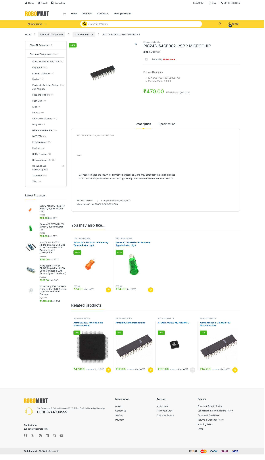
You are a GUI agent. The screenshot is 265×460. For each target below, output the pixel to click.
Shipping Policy (205, 424)
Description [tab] (143, 124)
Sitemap (119, 415)
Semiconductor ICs (44, 160)
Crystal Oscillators (43, 73)
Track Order (198, 3)
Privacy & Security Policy (210, 406)
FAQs (200, 428)
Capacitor (39, 67)
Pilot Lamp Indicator (81, 238)
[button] (136, 44)
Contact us (60, 3)
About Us (87, 13)
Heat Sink (39, 100)
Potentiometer (41, 142)
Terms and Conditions (208, 415)
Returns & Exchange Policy (211, 419)
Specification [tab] (167, 124)
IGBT (36, 106)
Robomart (32, 451)
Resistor (38, 148)
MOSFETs (39, 136)
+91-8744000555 (232, 3)
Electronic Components (51, 34)
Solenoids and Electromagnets (48, 167)
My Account (162, 406)
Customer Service (165, 415)
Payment (119, 419)
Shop (214, 3)
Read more (192, 370)
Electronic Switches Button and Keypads (48, 87)
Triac (36, 181)
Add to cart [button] (108, 290)
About (44, 3)
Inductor (38, 112)
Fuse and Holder (42, 94)
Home (31, 3)
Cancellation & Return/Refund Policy (215, 410)
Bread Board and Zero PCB (47, 61)
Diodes (38, 79)
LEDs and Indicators (44, 118)
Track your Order (122, 13)
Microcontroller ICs (84, 34)
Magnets (38, 124)
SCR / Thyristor (41, 154)
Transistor (39, 175)
